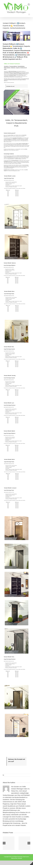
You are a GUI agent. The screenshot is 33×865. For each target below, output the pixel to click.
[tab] (16, 123)
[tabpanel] (16, 435)
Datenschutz (14, 858)
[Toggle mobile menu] (29, 14)
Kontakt (20, 858)
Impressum (26, 856)
